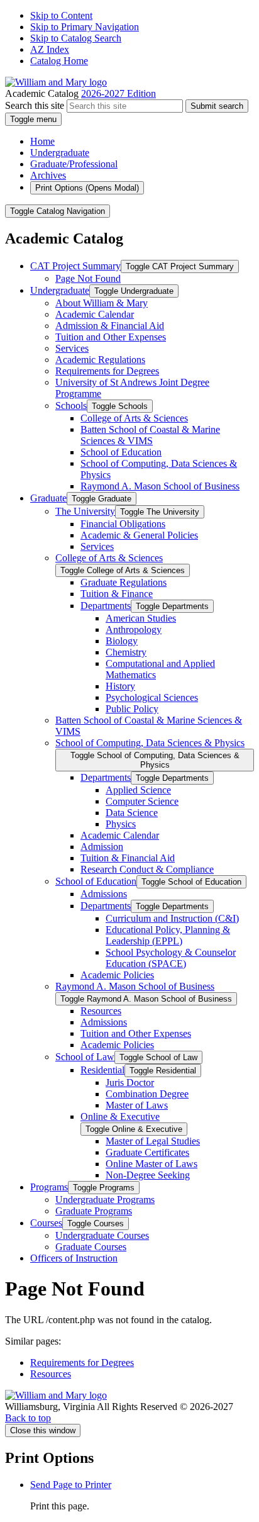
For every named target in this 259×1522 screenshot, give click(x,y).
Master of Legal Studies (153, 1141)
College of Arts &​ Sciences (134, 418)
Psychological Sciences (152, 697)
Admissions (103, 893)
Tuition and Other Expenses (110, 337)
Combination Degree (147, 1093)
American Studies (141, 618)
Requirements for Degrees (107, 371)
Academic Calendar (94, 314)
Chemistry (126, 652)
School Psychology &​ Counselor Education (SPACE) (171, 958)
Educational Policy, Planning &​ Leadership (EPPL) (168, 935)
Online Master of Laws (151, 1163)
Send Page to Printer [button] (70, 1484)
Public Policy (132, 708)
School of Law (84, 1056)
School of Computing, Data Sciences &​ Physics (150, 742)
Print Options (87, 188)
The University (85, 511)
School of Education (121, 452)
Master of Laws (137, 1105)
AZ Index (49, 49)
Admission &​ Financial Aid (109, 325)
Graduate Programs (93, 1211)
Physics (121, 824)
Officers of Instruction (74, 1258)
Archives (48, 175)
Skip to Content (61, 15)
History (120, 686)
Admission (101, 846)
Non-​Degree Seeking (148, 1175)
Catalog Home (59, 60)
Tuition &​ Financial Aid (127, 858)
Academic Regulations (100, 359)
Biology (122, 640)
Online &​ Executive (120, 1116)
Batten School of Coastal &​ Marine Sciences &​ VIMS (150, 435)
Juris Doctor (130, 1082)
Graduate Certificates (147, 1152)
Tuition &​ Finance (116, 593)
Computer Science (142, 801)
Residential (102, 1070)
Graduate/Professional (74, 164)
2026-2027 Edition (118, 93)
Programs (49, 1187)
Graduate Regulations (123, 582)
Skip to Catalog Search (75, 38)
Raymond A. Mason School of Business (160, 486)
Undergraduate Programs (105, 1199)
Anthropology (134, 629)
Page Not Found (88, 278)
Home (42, 141)
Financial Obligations (122, 523)
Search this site (34, 105)
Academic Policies (117, 975)
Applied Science (138, 790)
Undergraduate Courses (102, 1235)
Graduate (48, 498)
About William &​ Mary (101, 303)
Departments (105, 605)
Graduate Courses (90, 1246)
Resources (100, 1010)
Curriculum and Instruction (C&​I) (172, 918)
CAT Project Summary (75, 265)
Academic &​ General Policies (139, 535)
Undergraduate (59, 152)
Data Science (132, 812)
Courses (46, 1222)
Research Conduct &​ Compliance (147, 869)
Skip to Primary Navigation (84, 26)
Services (72, 348)
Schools (71, 405)
